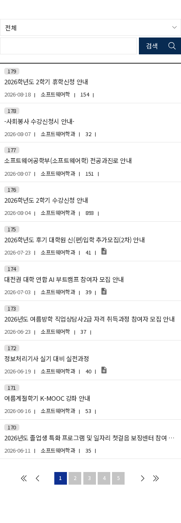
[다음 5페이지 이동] (142, 478)
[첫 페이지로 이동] (23, 478)
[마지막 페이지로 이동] (156, 478)
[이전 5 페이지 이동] (37, 478)
